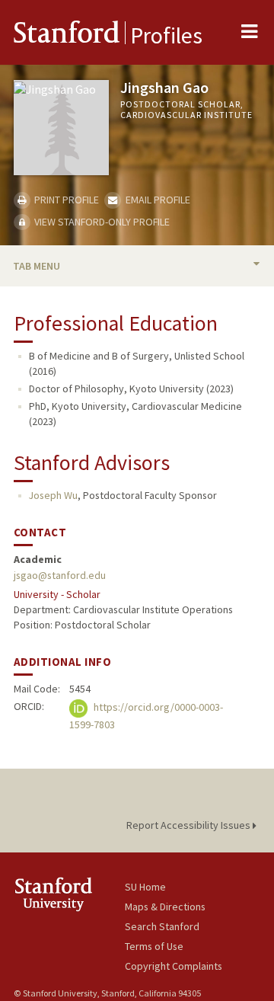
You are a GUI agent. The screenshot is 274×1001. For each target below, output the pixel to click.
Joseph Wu (53, 495)
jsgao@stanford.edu (60, 575)
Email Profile (156, 199)
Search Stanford (162, 926)
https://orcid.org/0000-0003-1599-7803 (146, 715)
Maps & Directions (165, 906)
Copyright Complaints (173, 966)
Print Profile (65, 199)
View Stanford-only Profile (101, 222)
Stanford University (69, 894)
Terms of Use (154, 946)
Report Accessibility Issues (189, 825)
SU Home (145, 887)
